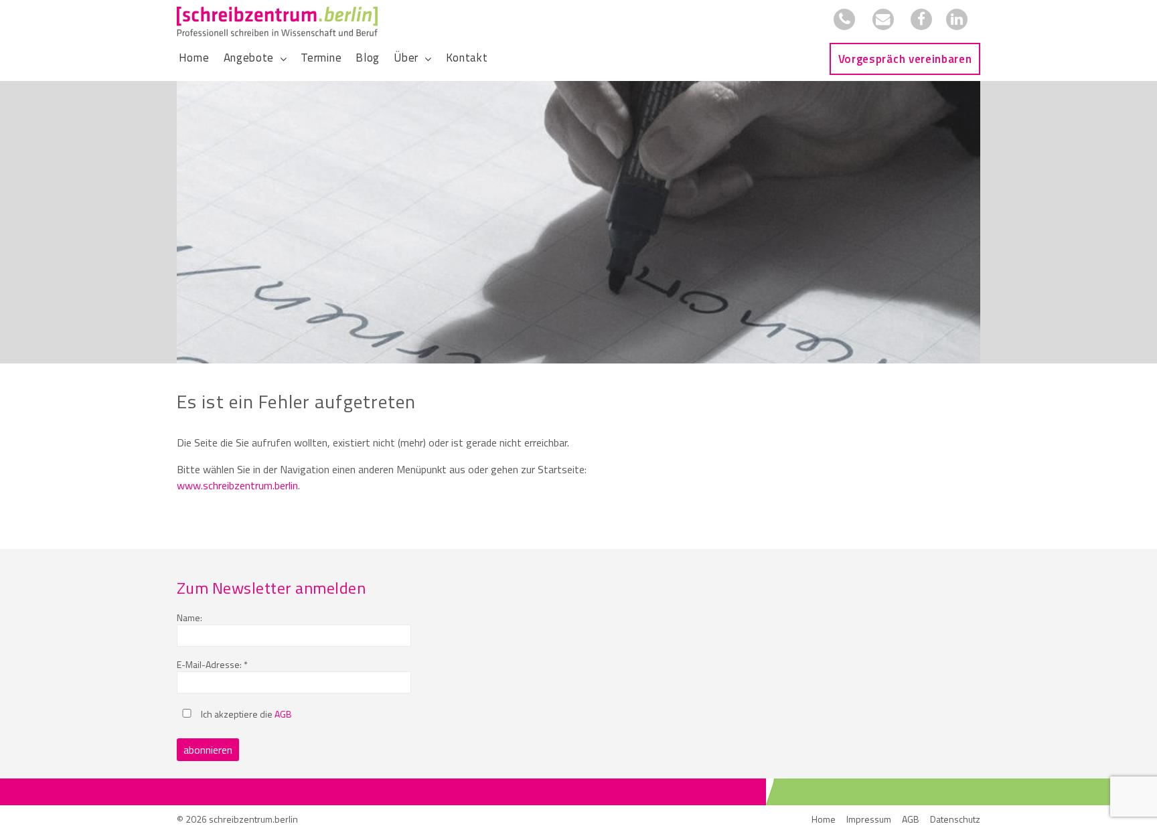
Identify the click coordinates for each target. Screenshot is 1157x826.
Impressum (868, 819)
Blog (368, 57)
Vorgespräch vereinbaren (905, 59)
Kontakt (467, 57)
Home (194, 57)
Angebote (249, 57)
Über (406, 57)
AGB (283, 714)
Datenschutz (955, 819)
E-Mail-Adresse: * (212, 664)
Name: (189, 617)
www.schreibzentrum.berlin (237, 485)
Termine (321, 57)
